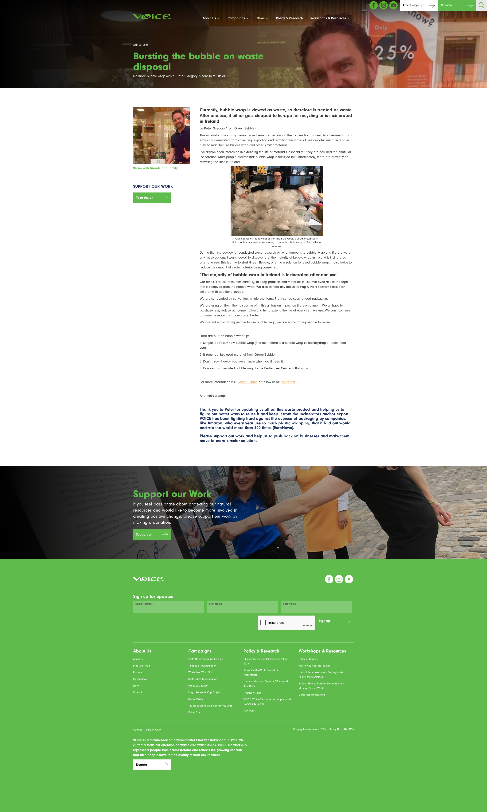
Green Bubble (247, 382)
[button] (211, 18)
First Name (215, 603)
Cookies (137, 729)
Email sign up (413, 5)
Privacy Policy (153, 729)
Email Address (144, 603)
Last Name (289, 603)
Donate (446, 5)
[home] (152, 17)
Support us (144, 535)
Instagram (288, 382)
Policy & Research (289, 18)
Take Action (144, 198)
